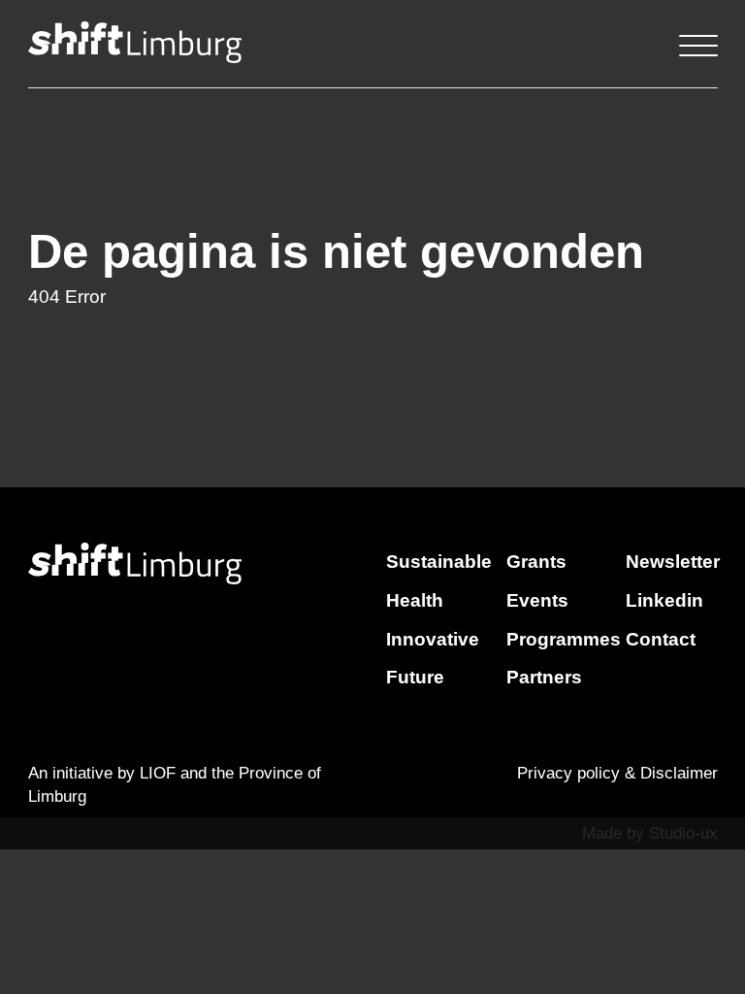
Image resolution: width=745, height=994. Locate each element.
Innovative (432, 639)
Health (414, 600)
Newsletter (673, 561)
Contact (661, 639)
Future (415, 677)
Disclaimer (679, 773)
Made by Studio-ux (650, 833)
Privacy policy (568, 773)
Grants (536, 561)
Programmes (563, 639)
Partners (544, 677)
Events (537, 600)
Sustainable (439, 561)
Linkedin (664, 600)
